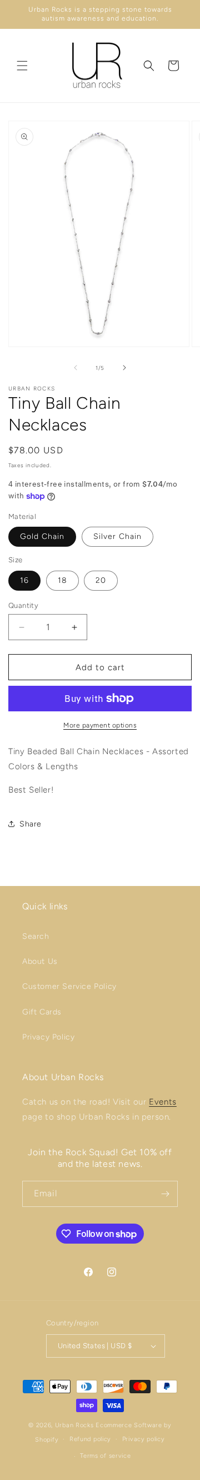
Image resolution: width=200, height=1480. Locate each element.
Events (163, 1102)
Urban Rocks (75, 1425)
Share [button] (30, 824)
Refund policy (90, 1439)
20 (101, 580)
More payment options (100, 725)
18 (62, 580)
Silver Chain (117, 536)
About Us (40, 961)
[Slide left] (75, 367)
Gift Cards (42, 1012)
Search (35, 936)
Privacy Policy (48, 1037)
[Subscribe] (165, 1194)
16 (24, 580)
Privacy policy (143, 1439)
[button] (22, 65)
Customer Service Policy (69, 986)
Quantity (23, 605)
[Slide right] (124, 367)
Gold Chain (42, 536)
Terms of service (105, 1455)
